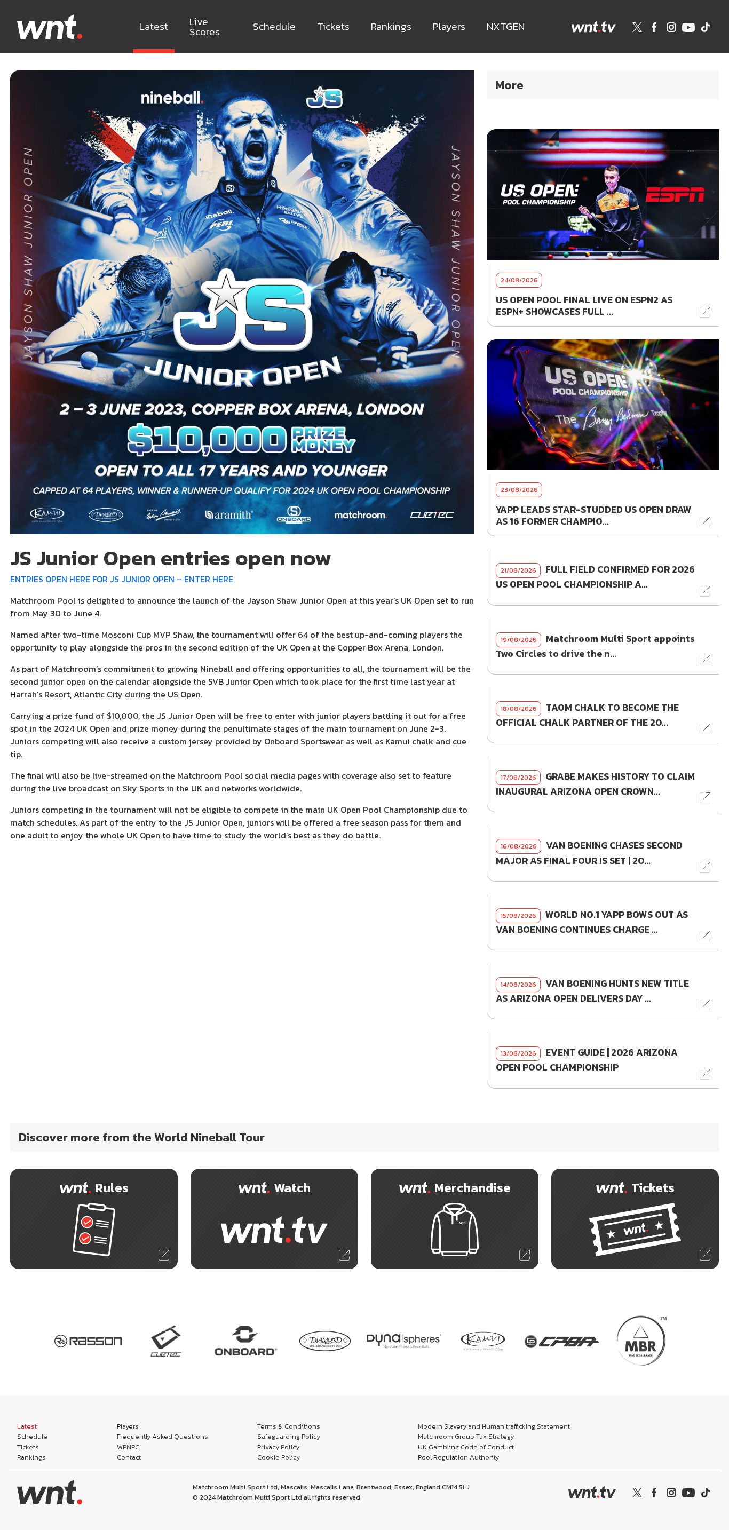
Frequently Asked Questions (162, 1436)
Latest (153, 26)
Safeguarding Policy (288, 1436)
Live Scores (204, 26)
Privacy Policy (278, 1447)
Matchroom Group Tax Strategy (466, 1436)
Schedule (274, 26)
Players (449, 26)
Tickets (333, 26)
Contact (129, 1457)
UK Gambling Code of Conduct (466, 1447)
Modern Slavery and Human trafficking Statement (494, 1426)
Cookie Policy (278, 1457)
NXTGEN (506, 26)
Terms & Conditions (288, 1426)
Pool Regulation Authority (458, 1457)
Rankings (391, 26)
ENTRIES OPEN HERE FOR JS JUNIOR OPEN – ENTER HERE (121, 579)
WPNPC (128, 1447)
